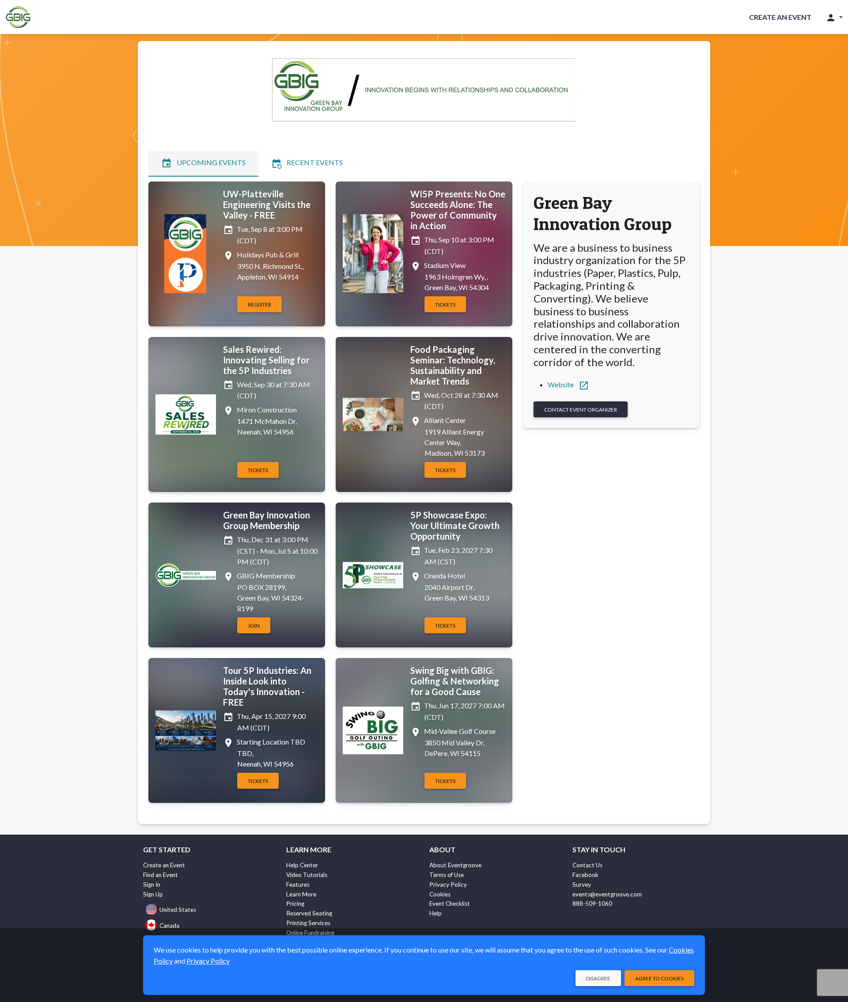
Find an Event (160, 874)
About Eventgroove (455, 865)
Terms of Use (446, 874)
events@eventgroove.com (607, 894)
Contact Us (587, 865)
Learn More (301, 894)
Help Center (302, 865)
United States (177, 909)
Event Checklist (449, 903)
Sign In (151, 884)
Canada (169, 925)
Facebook (585, 874)
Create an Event (780, 17)
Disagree (598, 978)
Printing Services (308, 922)
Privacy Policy (448, 884)
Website (568, 384)
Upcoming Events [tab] (203, 163)
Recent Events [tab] (307, 163)
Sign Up (153, 894)
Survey (581, 884)
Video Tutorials (306, 874)
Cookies (439, 894)
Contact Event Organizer (580, 409)
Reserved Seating (309, 913)
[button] (834, 17)
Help (435, 913)
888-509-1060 (592, 903)
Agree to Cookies (659, 978)
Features (298, 884)
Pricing (295, 903)
